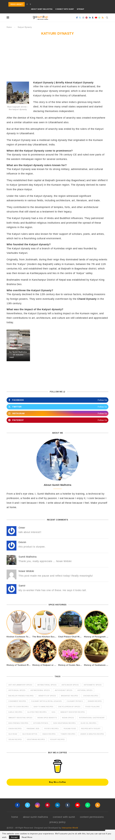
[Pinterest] (87, 18)
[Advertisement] (57, 59)
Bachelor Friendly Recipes (21, 696)
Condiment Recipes (17, 701)
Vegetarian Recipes (36, 739)
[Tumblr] (93, 18)
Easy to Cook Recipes (18, 706)
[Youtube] (96, 18)
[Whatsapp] (99, 18)
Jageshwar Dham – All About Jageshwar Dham (15, 341)
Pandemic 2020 (33, 728)
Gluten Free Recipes (37, 712)
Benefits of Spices (47, 696)
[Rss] (103, 18)
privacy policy (58, 822)
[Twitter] (80, 18)
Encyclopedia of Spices (69, 706)
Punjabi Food (70, 728)
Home (9, 27)
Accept (14, 837)
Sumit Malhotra (19, 352)
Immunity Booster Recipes (72, 712)
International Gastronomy (92, 717)
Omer (22, 527)
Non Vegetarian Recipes (64, 723)
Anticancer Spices (70, 685)
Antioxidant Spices (63, 690)
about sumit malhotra (42, 9)
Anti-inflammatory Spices (20, 685)
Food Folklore (92, 706)
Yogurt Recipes (57, 739)
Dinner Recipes (95, 701)
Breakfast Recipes (69, 696)
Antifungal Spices (16, 690)
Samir (22, 585)
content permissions (92, 817)
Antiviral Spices (84, 690)
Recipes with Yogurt (91, 728)
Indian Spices (68, 717)
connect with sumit (64, 9)
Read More (27, 837)
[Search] (107, 18)
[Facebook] (77, 18)
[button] (27, 4)
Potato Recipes (51, 728)
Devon (22, 542)
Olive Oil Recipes (88, 723)
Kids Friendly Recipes (18, 723)
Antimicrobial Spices (40, 690)
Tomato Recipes (68, 734)
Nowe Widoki (26, 571)
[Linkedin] (90, 18)
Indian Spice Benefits (47, 717)
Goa (53, 712)
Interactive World (70, 828)
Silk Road (12, 734)
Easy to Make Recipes (43, 706)
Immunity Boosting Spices (20, 717)
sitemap (80, 9)
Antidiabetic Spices (93, 685)
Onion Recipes (15, 728)
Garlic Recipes (15, 712)
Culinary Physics (75, 701)
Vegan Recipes (15, 739)
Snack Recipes (49, 734)
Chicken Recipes (90, 696)
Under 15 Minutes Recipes (92, 734)
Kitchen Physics (40, 723)
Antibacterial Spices (47, 685)
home (14, 817)
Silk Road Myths (29, 734)
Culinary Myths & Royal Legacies (46, 701)
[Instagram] (83, 18)
